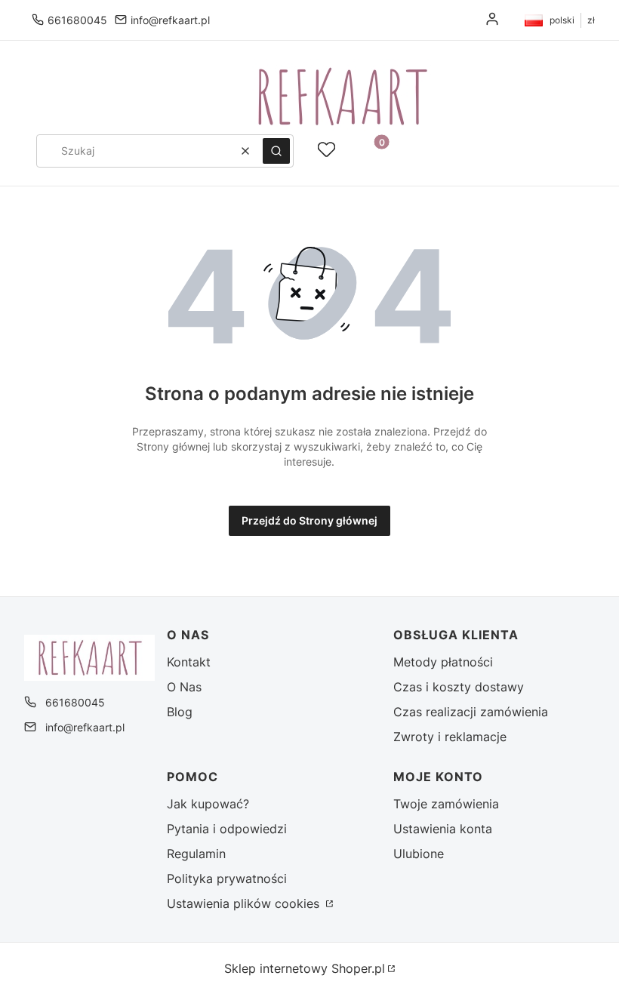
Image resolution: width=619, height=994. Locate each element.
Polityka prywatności (227, 878)
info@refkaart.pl (170, 20)
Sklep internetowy (304, 968)
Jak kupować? (208, 803)
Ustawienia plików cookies (245, 903)
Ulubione (418, 853)
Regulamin (196, 853)
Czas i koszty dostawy (458, 686)
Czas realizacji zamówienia (470, 711)
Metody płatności (443, 661)
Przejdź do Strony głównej (309, 520)
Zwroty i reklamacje (450, 736)
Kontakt (189, 661)
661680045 (77, 20)
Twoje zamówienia (446, 803)
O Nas (184, 686)
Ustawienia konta (442, 828)
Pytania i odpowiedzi (227, 828)
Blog (179, 711)
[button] (276, 151)
